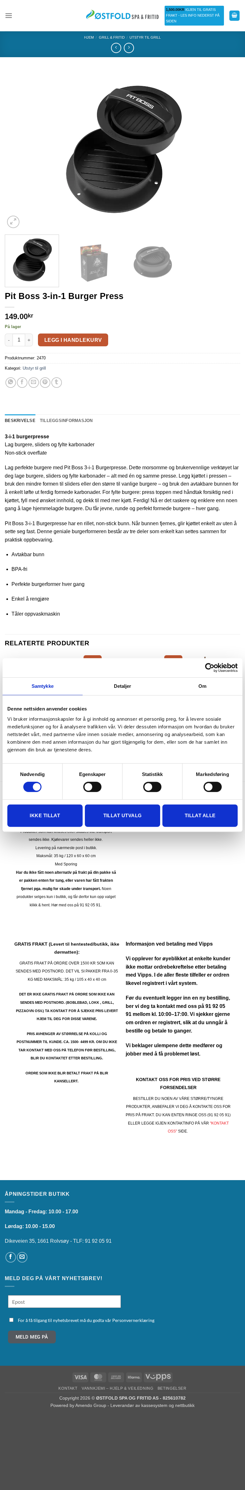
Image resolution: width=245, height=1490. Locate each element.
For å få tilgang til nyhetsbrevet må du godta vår (86, 1320)
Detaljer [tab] (122, 686)
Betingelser (172, 1388)
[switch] (92, 787)
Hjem (89, 37)
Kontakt (67, 1388)
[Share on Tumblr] (56, 382)
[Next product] (116, 48)
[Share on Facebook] (22, 382)
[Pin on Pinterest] (45, 382)
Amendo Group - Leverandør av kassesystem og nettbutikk (135, 1405)
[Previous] (17, 150)
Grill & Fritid (112, 37)
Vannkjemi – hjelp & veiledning (117, 1388)
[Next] (227, 150)
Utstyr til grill (145, 37)
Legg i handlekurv (73, 340)
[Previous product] (129, 48)
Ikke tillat (45, 815)
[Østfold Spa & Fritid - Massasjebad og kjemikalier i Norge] (122, 15)
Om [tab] (202, 686)
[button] (8, 15)
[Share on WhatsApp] (10, 382)
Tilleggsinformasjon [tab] (66, 420)
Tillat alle (200, 815)
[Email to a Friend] (33, 382)
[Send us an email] (22, 1257)
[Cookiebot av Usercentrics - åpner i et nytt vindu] (210, 667)
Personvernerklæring (133, 1320)
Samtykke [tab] (43, 686)
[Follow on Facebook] (10, 1257)
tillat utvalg (122, 815)
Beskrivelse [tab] (20, 420)
